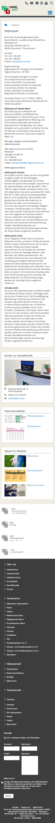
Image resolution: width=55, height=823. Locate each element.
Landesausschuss (14, 577)
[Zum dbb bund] (14, 511)
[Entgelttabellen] (15, 432)
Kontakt (15, 807)
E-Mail (7, 754)
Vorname (8, 744)
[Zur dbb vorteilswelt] (14, 552)
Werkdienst (11, 655)
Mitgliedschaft (14, 664)
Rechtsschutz (33, 456)
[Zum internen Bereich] (45, 3)
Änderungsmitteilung (15, 673)
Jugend (9, 612)
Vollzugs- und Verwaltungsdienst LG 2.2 (23, 651)
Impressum (25, 807)
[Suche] (50, 3)
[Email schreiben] (31, 3)
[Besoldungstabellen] (15, 418)
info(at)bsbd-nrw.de (20, 61)
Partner (9, 717)
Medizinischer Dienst (15, 615)
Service (10, 699)
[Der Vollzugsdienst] (15, 475)
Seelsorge (11, 627)
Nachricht (25, 754)
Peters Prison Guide (37, 485)
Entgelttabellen (35, 426)
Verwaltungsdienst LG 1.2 (17, 643)
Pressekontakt (14, 690)
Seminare (10, 705)
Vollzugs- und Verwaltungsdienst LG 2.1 (22, 647)
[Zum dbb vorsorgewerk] (14, 538)
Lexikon (10, 720)
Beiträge (10, 677)
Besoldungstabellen (37, 416)
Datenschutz (11, 681)
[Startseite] (5, 25)
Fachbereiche (13, 598)
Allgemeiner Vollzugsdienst (17, 604)
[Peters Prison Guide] (15, 490)
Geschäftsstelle (13, 585)
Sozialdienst (11, 635)
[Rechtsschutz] (15, 460)
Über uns (11, 564)
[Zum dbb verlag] (14, 525)
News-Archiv (11, 724)
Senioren (10, 631)
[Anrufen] (25, 3)
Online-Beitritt (12, 669)
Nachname (26, 744)
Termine (10, 589)
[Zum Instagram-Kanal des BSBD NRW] (40, 3)
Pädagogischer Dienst (15, 619)
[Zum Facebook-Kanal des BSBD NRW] (36, 3)
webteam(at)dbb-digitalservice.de (27, 162)
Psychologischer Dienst (16, 623)
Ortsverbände (12, 581)
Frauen (9, 608)
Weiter (9, 796)
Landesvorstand (13, 574)
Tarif (8, 639)
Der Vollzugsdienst (35, 471)
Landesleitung (12, 570)
